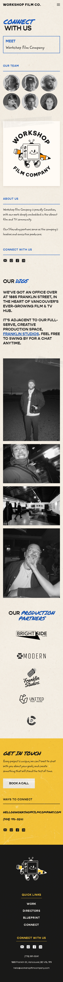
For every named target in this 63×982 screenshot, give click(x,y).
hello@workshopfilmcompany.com (31, 968)
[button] (58, 4)
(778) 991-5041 (31, 956)
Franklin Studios (21, 333)
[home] (22, 4)
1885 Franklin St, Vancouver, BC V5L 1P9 (31, 962)
